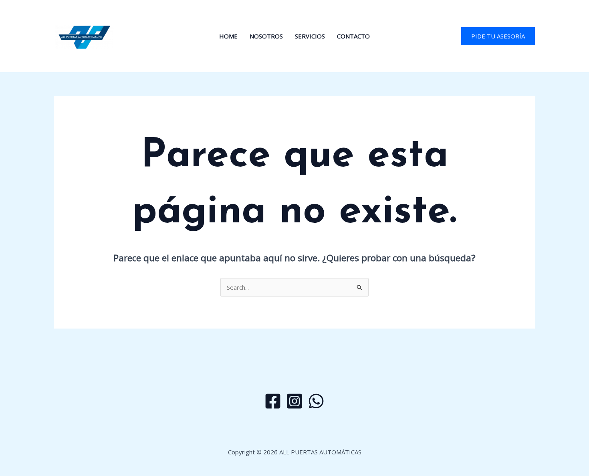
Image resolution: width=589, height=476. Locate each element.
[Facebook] (272, 401)
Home (228, 36)
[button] (498, 36)
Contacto (353, 36)
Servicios (310, 36)
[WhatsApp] (316, 401)
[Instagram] (294, 401)
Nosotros (266, 36)
